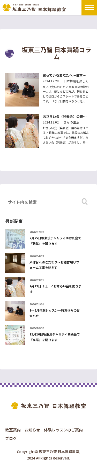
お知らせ (32, 429)
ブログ (11, 438)
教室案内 (13, 429)
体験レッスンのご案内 (63, 429)
